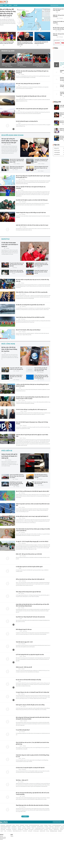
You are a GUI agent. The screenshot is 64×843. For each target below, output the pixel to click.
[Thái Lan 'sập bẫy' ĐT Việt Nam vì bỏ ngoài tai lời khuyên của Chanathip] (7, 191)
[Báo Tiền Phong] (3, 66)
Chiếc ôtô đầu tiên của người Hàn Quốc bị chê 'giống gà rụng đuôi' (32, 108)
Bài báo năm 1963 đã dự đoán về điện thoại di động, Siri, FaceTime (9, 349)
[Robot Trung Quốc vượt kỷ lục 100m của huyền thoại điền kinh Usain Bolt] (7, 508)
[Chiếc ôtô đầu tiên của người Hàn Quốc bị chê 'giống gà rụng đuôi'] (7, 113)
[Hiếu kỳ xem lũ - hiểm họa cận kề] (7, 671)
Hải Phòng (45, 825)
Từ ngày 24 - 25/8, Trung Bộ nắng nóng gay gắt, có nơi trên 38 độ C (32, 541)
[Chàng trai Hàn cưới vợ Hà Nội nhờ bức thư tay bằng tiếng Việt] (5, 272)
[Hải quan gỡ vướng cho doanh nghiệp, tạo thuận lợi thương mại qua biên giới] (34, 147)
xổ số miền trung (20, 829)
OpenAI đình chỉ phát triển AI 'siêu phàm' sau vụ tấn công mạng (16, 377)
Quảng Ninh (28, 826)
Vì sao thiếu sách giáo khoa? (23, 730)
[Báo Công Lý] (17, 331)
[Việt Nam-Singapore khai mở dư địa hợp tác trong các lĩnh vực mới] (30, 168)
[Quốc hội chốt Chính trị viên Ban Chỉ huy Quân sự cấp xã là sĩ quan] (7, 229)
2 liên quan (21, 190)
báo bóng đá (22, 825)
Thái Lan (33, 828)
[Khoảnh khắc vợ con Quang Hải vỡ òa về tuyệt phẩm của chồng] (56, 79)
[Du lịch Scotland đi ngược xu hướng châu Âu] (7, 126)
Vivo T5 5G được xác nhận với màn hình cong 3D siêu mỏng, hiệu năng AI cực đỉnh (40, 369)
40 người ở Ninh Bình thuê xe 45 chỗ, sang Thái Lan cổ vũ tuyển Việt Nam (17, 265)
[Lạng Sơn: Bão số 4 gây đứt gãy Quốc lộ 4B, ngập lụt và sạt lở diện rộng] (7, 439)
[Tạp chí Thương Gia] (17, 593)
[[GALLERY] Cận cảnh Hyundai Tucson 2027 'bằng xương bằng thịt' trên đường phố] (5, 483)
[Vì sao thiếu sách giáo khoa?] (7, 734)
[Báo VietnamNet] (17, 74)
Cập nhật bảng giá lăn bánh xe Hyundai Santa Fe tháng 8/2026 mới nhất (41, 476)
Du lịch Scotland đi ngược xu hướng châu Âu (27, 121)
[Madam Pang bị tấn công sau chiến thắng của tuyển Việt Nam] (7, 217)
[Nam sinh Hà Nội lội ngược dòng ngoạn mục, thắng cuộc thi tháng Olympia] (7, 426)
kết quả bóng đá (48, 828)
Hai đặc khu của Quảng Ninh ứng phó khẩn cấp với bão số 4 (30, 304)
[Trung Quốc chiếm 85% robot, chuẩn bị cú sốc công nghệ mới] (5, 369)
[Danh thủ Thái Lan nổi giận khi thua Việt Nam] (56, 122)
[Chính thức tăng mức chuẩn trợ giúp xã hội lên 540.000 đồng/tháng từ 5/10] (7, 759)
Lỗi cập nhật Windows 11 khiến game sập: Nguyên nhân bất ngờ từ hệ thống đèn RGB (41, 377)
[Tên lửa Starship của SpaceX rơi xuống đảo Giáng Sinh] (42, 36)
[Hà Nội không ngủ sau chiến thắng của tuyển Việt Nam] (56, 94)
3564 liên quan (10, 66)
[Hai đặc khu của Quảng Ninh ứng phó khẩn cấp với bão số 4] (7, 309)
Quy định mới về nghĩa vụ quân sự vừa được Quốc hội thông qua (32, 200)
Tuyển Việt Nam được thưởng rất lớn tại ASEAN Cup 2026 (30, 317)
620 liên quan (23, 643)
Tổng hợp (12, 836)
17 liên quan (17, 486)
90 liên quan (17, 379)
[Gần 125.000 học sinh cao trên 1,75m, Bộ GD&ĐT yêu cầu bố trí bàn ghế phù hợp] (7, 747)
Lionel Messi (19, 826)
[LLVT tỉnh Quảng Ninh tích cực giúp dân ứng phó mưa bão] (7, 659)
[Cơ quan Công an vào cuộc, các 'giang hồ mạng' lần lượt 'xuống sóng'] (7, 697)
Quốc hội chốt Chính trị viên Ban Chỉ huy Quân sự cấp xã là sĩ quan (32, 225)
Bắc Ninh (17, 825)
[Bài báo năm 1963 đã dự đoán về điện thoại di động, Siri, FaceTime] (34, 356)
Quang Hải (28, 828)
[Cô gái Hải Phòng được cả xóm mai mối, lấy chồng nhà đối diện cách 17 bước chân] (30, 265)
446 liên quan (9, 144)
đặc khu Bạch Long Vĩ (55, 828)
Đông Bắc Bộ (62, 828)
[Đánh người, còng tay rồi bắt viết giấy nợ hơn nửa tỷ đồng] (7, 709)
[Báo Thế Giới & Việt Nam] (17, 179)
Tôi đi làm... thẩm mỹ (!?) (22, 780)
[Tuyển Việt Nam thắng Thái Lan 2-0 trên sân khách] (56, 107)
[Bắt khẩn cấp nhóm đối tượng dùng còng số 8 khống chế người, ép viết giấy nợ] (7, 75)
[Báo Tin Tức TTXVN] (18, 46)
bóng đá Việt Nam (3, 828)
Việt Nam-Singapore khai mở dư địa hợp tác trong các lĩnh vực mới (41, 168)
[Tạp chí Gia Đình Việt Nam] (17, 306)
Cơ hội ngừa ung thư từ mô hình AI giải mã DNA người (29, 566)
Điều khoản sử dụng (3, 837)
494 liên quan (24, 66)
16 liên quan (23, 758)
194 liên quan (8, 17)
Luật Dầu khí (26, 829)
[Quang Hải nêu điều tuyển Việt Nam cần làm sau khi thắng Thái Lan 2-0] (40, 58)
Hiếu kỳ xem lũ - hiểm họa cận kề (24, 667)
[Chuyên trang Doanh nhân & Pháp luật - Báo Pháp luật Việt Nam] (35, 379)
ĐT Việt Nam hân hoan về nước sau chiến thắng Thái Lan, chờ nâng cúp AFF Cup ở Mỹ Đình (24, 63)
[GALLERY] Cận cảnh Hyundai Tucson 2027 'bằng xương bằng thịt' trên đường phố (16, 483)
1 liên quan (42, 163)
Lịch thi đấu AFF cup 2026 (38, 829)
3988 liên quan (25, 631)
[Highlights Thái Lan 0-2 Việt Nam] (56, 72)
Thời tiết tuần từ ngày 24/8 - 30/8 (24, 642)
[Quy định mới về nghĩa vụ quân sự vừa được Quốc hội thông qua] (7, 204)
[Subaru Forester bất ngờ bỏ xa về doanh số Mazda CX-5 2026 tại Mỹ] (34, 462)
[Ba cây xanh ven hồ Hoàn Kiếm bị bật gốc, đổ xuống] (7, 684)
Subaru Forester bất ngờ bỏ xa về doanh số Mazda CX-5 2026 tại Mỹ (9, 456)
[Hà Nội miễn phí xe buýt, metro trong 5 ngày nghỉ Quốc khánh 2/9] (7, 521)
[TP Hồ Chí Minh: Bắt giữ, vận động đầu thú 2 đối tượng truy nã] (7, 414)
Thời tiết (9, 828)
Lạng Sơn (41, 825)
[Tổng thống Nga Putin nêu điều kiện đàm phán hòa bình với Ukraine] (7, 810)
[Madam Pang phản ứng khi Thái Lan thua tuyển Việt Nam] (56, 114)
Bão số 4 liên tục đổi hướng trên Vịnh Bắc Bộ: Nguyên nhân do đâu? (32, 491)
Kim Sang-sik (31, 829)
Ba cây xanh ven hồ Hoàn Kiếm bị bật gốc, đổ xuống (28, 679)
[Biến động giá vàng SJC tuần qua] (7, 634)
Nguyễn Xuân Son (56, 829)
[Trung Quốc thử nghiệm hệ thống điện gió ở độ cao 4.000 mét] (7, 100)
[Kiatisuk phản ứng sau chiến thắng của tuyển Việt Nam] (56, 130)
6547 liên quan (41, 66)
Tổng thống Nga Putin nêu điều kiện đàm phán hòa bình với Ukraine (32, 805)
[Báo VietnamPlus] (1, 17)
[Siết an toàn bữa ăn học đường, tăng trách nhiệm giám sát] (7, 583)
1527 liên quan (23, 319)
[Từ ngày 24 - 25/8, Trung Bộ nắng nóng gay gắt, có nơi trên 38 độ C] (7, 546)
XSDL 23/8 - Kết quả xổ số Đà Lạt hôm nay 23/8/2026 (29, 554)
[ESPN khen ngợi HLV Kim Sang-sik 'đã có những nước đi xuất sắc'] (9, 58)
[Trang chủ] (4, 2)
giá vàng (26, 825)
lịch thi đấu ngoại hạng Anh (56, 825)
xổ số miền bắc (14, 826)
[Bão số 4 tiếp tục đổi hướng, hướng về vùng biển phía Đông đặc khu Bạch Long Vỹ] (33, 19)
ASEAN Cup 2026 (8, 825)
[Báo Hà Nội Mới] (54, 24)
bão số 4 (50, 825)
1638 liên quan (23, 543)
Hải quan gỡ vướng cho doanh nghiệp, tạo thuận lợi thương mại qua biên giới (10, 140)
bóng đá (61, 829)
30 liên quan (23, 518)
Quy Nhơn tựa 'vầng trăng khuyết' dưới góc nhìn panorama (30, 617)
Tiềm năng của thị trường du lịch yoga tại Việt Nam (28, 591)
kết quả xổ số (3, 825)
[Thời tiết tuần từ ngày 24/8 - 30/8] (7, 646)
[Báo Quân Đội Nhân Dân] (17, 631)
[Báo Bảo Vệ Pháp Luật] (17, 400)
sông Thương (24, 828)
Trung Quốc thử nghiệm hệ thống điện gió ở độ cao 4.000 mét (31, 96)
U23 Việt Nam (14, 829)
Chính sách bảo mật (3, 838)
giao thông (46, 826)
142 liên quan (23, 214)
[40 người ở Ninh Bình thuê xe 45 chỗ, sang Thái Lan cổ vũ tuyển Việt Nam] (5, 265)
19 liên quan (23, 400)
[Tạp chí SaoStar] (17, 214)
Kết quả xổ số (56, 148)
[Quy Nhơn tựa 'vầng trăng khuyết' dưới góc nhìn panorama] (7, 621)
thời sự (13, 825)
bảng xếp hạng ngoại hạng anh (5, 826)
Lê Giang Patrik (33, 826)
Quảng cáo (1, 839)
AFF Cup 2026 (3, 829)
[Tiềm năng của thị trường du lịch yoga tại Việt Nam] (7, 596)
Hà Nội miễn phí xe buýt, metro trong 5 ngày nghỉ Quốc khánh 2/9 (32, 516)
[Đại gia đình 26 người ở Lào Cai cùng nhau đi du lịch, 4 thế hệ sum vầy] (30, 272)
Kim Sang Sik (46, 829)
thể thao (24, 826)
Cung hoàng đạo (57, 152)
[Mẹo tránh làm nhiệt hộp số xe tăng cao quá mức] (30, 483)
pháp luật (19, 828)
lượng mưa (50, 829)
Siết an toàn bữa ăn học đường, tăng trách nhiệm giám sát (30, 579)
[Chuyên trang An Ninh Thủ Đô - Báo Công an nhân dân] (49, 66)
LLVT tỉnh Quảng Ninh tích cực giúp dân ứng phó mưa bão (30, 654)
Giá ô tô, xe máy (57, 150)
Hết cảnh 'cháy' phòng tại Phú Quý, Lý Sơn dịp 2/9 (28, 83)
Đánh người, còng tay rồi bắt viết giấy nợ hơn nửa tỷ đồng (30, 704)
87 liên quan (61, 18)
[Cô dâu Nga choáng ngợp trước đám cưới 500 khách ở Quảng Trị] (34, 251)
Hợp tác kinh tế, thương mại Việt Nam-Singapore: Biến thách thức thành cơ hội (17, 161)
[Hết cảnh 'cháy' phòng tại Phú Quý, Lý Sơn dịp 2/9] (7, 88)
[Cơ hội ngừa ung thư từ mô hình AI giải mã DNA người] (7, 571)
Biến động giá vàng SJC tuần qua (24, 629)
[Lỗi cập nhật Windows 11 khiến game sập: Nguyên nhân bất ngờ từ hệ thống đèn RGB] (30, 377)
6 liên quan (24, 656)
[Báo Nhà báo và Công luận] (17, 438)
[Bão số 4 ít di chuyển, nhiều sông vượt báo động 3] (7, 334)
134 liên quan (24, 425)
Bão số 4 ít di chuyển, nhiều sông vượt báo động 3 (28, 330)
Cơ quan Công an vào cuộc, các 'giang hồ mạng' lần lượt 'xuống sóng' (32, 692)
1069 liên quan (41, 372)
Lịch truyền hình (57, 154)
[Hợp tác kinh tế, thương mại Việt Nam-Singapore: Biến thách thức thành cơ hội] (5, 161)
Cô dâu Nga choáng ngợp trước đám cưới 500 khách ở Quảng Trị (10, 244)
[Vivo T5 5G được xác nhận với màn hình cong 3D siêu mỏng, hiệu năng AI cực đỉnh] (30, 369)
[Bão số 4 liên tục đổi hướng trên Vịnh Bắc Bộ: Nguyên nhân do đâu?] (7, 496)
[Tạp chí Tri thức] (17, 85)
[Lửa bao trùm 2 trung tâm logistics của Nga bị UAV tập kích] (7, 772)
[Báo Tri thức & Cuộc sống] (11, 379)
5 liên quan (22, 74)
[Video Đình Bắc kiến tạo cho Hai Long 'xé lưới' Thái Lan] (56, 64)
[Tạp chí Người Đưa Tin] (18, 66)
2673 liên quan (24, 769)
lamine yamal (51, 826)
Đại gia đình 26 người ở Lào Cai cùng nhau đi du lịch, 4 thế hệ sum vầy (41, 272)
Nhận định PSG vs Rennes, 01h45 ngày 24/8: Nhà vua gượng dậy (31, 292)
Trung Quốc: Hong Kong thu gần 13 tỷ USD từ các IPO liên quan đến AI (41, 161)
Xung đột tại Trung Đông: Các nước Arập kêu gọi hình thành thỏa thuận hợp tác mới (25, 43)
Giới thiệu (1, 836)
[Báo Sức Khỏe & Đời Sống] (17, 568)
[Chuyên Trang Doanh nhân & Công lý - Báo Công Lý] (11, 479)
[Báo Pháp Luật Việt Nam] (17, 518)
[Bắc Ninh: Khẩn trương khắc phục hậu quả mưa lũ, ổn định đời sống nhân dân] (7, 284)
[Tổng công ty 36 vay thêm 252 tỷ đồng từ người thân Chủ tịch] (5, 168)
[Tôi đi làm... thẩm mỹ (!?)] (7, 784)
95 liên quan (23, 731)
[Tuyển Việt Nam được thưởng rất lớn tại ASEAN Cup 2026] (7, 322)
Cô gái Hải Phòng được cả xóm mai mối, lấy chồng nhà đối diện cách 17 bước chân (41, 265)
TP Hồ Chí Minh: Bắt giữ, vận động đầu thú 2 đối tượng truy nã (31, 409)
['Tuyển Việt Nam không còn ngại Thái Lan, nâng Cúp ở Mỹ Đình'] (8, 36)
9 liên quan (40, 479)
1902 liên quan (42, 379)
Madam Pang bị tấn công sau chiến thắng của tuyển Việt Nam (31, 212)
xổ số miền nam (14, 828)
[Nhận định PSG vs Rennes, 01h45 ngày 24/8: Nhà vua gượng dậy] (7, 296)
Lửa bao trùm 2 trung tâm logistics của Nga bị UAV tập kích (30, 767)
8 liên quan (23, 507)
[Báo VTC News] (34, 66)
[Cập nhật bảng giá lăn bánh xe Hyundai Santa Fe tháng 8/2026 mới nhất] (30, 476)
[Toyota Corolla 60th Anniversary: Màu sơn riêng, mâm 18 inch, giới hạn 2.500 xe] (5, 476)
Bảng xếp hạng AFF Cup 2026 (39, 828)
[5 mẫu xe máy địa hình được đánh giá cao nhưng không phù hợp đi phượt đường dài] (7, 389)
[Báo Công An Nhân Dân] (18, 411)
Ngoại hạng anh (57, 826)
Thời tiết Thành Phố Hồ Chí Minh (34, 825)
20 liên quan (23, 532)
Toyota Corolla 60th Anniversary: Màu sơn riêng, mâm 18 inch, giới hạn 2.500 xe (17, 476)
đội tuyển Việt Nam (40, 826)
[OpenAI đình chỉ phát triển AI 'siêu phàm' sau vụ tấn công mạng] (5, 377)
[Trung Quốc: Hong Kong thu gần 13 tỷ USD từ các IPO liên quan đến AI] (30, 161)
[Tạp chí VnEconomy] (17, 758)
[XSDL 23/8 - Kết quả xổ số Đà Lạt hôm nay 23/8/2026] (7, 558)
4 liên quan (22, 607)
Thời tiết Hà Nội (8, 829)
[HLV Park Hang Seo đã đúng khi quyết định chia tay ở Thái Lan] (56, 138)
